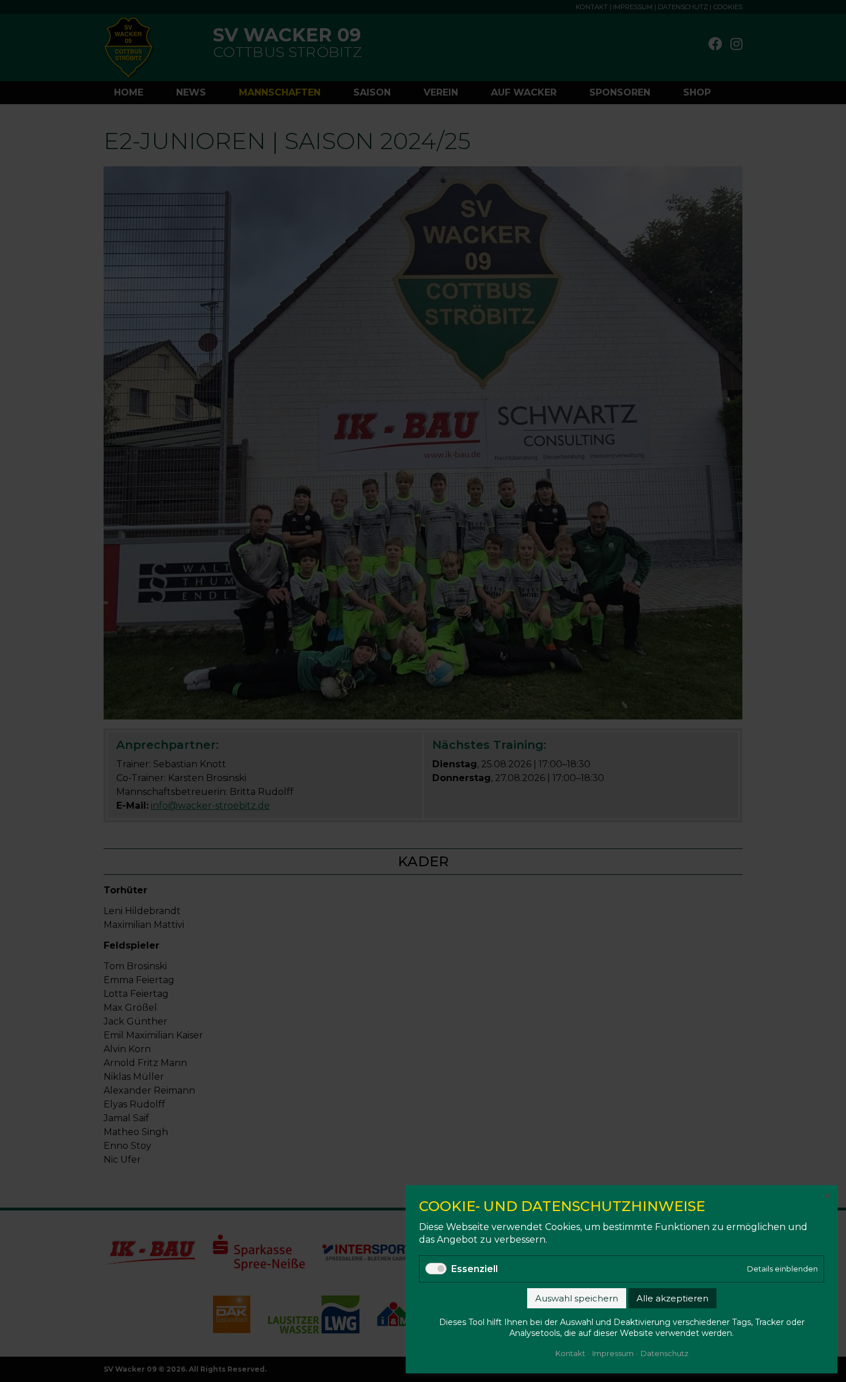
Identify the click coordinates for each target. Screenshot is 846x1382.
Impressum (613, 1353)
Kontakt (570, 1353)
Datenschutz (664, 1353)
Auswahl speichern (576, 1298)
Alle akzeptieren (672, 1298)
